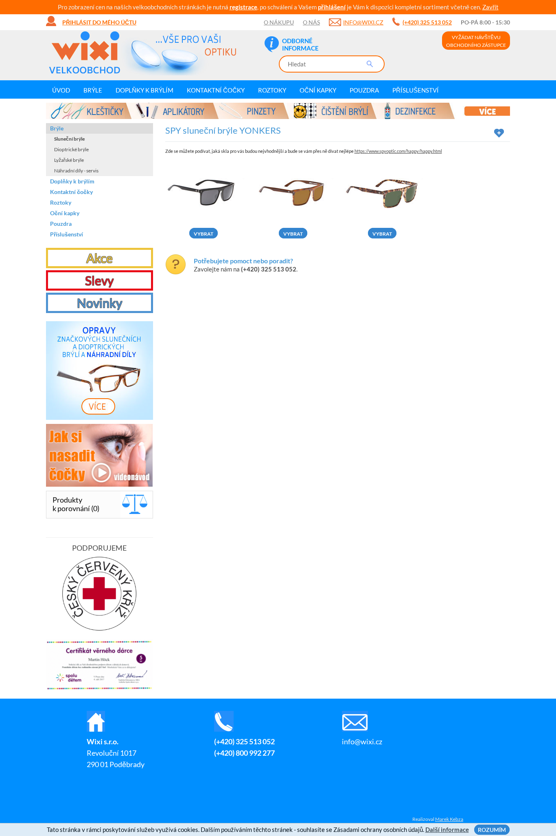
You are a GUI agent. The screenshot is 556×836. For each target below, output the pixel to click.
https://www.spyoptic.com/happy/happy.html (398, 151)
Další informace (447, 829)
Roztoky (272, 90)
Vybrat (203, 234)
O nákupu (279, 22)
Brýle (92, 90)
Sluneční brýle (69, 139)
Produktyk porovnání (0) (76, 504)
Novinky (99, 303)
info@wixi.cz (363, 22)
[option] (278, 111)
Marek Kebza (449, 819)
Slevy (99, 280)
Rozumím (492, 829)
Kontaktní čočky (216, 90)
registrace (243, 7)
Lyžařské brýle (69, 160)
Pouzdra (364, 90)
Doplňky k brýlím (144, 90)
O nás (311, 22)
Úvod (61, 90)
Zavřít (490, 7)
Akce (99, 258)
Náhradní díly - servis (76, 171)
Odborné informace (300, 44)
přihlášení (332, 7)
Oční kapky (318, 90)
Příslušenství (415, 90)
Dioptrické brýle (71, 149)
